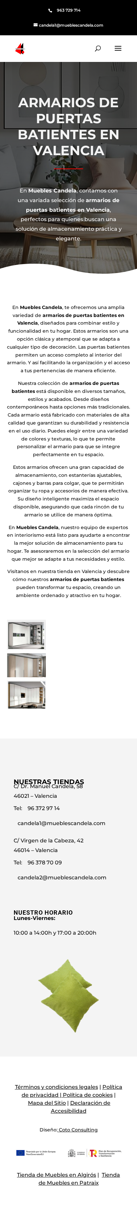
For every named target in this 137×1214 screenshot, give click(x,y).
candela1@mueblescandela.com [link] (61, 823)
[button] (118, 52)
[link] (68, 25)
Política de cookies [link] (88, 1095)
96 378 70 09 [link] (45, 862)
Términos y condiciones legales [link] (56, 1087)
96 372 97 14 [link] (44, 808)
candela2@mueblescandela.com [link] (62, 877)
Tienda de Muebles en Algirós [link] (56, 1175)
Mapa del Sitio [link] (47, 1103)
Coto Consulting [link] (78, 1130)
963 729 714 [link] (68, 10)
